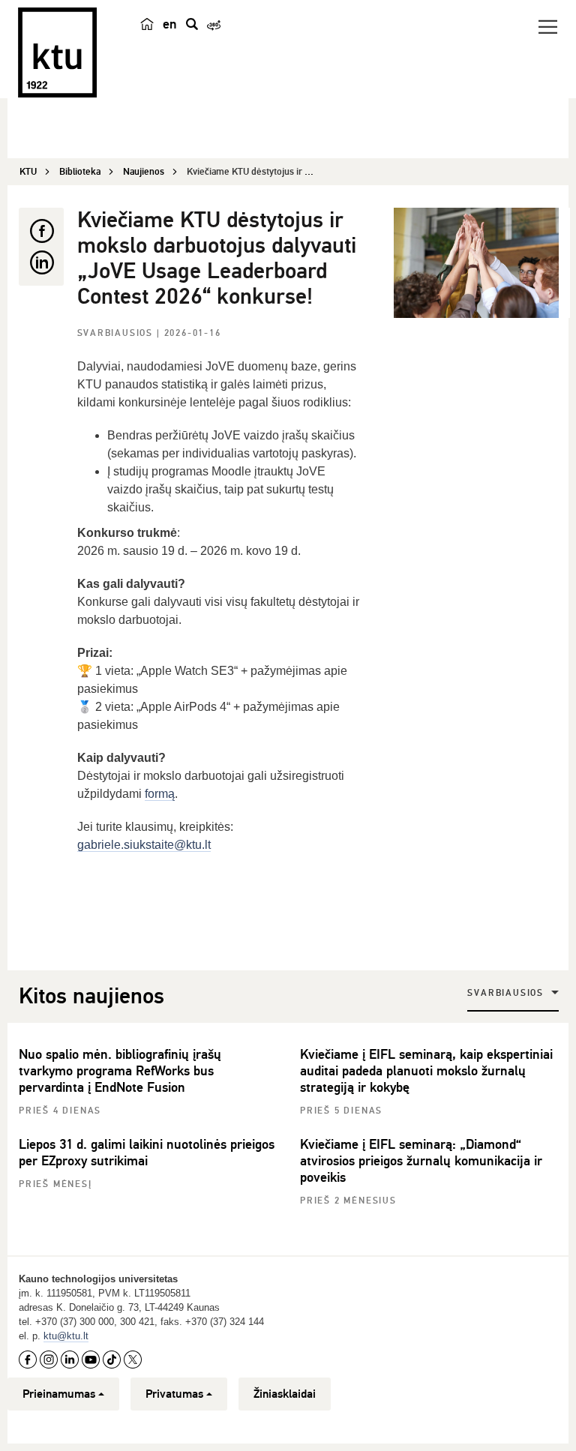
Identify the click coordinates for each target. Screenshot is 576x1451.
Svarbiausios (117, 333)
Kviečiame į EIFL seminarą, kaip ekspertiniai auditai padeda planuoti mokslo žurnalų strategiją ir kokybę (426, 1071)
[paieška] (192, 24)
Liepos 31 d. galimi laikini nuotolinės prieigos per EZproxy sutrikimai (146, 1152)
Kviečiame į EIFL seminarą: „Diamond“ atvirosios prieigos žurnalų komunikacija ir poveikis (421, 1161)
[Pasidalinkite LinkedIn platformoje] (41, 262)
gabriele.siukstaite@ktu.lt (144, 844)
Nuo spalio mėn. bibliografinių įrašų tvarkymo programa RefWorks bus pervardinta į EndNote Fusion (120, 1071)
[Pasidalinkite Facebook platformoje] (41, 231)
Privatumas (174, 1394)
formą (160, 793)
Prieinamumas (58, 1394)
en (170, 24)
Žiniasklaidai (285, 1394)
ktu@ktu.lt (66, 1336)
